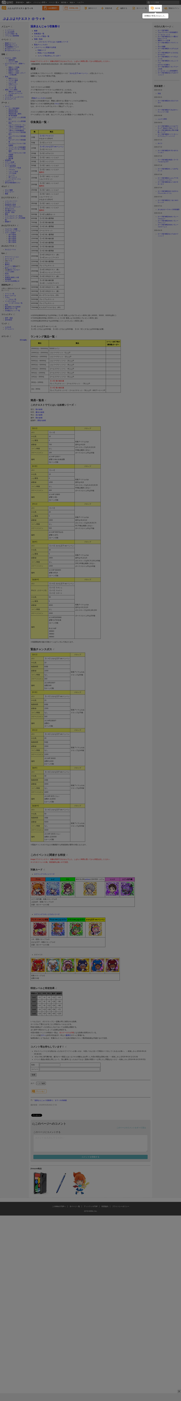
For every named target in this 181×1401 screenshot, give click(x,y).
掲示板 (157, 8)
